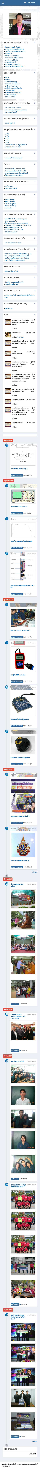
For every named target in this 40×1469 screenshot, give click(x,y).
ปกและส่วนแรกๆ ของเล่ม (13, 147)
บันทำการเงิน (9, 186)
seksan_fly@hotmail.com (13, 158)
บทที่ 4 (7, 140)
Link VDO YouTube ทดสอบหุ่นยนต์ (16, 219)
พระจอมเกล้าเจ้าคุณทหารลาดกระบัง (16, 110)
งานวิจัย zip (8, 308)
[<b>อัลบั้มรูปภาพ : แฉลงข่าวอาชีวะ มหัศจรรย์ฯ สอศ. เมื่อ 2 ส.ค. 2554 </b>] (23, 1031)
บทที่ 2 (7, 136)
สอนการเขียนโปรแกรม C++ (13, 227)
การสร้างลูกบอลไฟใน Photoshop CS (17, 256)
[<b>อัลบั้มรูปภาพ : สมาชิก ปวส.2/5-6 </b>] (23, 1074)
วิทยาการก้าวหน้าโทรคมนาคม (14, 58)
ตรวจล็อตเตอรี (10, 97)
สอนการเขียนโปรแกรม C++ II (14, 230)
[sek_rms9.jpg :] (20, 24)
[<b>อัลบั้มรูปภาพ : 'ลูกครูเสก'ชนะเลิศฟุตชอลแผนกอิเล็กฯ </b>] (23, 1199)
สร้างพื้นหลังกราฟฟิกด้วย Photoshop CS (18, 254)
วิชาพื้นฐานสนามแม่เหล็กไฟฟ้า (14, 282)
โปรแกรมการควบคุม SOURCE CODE (16, 223)
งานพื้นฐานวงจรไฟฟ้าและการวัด (15, 51)
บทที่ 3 (7, 138)
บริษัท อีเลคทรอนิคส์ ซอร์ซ (13, 88)
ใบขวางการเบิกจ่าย (11, 188)
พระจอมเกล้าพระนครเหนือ (13, 108)
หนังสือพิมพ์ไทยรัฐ (11, 82)
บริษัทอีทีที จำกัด (10, 90)
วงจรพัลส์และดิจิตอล (12, 56)
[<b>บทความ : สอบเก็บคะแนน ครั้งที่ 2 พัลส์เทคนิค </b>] (23, 530)
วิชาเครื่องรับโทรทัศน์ (11, 284)
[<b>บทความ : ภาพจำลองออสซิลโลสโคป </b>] (23, 496)
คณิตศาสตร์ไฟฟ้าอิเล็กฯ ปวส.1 (14, 66)
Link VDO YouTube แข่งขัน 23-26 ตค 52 (18, 225)
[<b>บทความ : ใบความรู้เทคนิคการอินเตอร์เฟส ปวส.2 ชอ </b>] (23, 569)
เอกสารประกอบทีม (11, 221)
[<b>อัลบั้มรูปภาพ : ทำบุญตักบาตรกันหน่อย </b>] (23, 899)
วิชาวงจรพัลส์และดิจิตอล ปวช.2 (15, 169)
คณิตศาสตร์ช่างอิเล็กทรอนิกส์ (14, 49)
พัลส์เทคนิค (8, 53)
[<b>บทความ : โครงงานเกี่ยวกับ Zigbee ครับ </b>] (23, 703)
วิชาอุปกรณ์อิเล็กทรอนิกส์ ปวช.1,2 (15, 171)
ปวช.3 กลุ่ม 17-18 (10, 123)
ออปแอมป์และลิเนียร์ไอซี (12, 64)
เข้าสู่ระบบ (31, 3)
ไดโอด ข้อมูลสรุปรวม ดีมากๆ (14, 175)
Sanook (7, 79)
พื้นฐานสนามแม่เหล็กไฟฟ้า (13, 47)
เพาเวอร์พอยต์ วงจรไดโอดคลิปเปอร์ (16, 173)
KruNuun (20, 337)
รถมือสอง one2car (11, 86)
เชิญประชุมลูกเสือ (10, 204)
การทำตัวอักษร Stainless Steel (15, 260)
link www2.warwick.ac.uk (13, 243)
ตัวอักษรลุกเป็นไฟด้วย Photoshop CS (17, 258)
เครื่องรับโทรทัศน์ (10, 62)
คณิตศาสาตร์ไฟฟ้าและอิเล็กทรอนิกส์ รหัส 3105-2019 (19, 296)
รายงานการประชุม (10, 206)
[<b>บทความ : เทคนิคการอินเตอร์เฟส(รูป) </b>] (23, 457)
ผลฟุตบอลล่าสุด (10, 95)
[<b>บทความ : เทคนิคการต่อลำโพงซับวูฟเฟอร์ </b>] (23, 744)
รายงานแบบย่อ (10, 201)
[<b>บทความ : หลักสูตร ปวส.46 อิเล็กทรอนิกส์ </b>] (23, 618)
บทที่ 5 (7, 142)
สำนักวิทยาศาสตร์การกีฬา (13, 92)
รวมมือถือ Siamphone (12, 84)
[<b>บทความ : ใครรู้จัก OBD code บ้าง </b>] (23, 659)
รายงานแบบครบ (10, 199)
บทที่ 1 (7, 134)
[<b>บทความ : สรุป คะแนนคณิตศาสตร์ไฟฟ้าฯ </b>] (23, 795)
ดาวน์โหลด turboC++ (11, 232)
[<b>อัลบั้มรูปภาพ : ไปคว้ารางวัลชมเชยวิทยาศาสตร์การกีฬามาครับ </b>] (23, 1331)
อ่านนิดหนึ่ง (8, 208)
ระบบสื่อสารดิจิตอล (11, 60)
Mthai (7, 77)
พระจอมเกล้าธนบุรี (11, 112)
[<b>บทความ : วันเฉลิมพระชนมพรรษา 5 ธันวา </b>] (23, 844)
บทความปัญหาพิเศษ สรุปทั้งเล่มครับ (16, 145)
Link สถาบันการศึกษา (11, 271)
